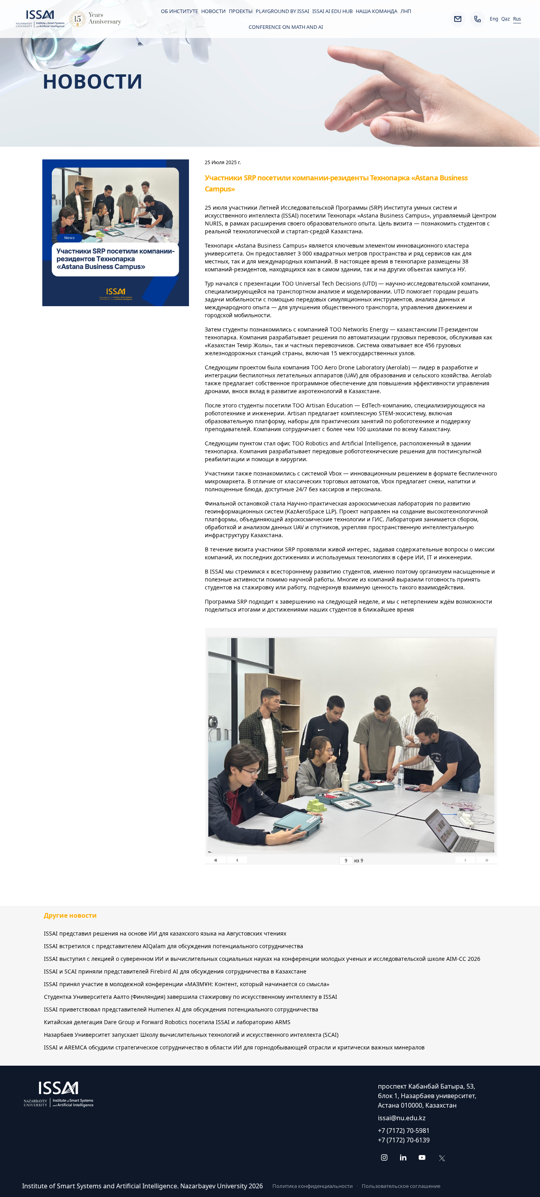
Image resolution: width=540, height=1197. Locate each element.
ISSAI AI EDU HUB (332, 11)
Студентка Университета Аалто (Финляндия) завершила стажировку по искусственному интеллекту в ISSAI (190, 996)
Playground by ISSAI (282, 11)
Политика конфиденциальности (312, 1185)
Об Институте (179, 11)
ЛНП (405, 11)
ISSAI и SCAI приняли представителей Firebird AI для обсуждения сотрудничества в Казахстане (175, 971)
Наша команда (376, 11)
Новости (213, 11)
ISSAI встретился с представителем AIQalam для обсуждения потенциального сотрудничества (173, 946)
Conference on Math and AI (286, 26)
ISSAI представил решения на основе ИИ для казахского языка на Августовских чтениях (165, 933)
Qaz (505, 19)
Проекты (241, 11)
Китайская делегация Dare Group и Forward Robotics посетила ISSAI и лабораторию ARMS (167, 1022)
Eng (494, 19)
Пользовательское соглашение (401, 1185)
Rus (517, 19)
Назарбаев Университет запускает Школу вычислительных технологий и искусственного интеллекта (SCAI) (191, 1034)
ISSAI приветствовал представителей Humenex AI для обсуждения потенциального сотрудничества (181, 1009)
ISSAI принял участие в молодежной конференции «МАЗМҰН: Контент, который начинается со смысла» (186, 984)
